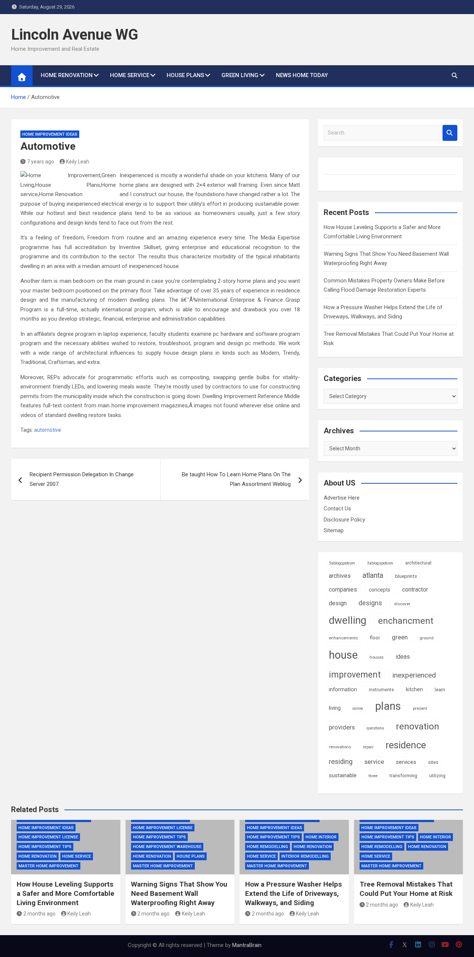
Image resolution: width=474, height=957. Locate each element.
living (335, 708)
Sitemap (334, 530)
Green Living (239, 75)
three (373, 776)
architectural (418, 563)
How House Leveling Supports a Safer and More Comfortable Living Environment (65, 893)
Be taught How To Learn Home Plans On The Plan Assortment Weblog (236, 479)
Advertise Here (342, 497)
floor (375, 637)
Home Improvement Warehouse (167, 846)
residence (405, 745)
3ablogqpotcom (342, 563)
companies (343, 589)
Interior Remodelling (305, 856)
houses (377, 657)
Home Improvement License (48, 837)
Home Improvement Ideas (49, 134)
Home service (129, 75)
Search (450, 133)
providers (342, 727)
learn (440, 689)
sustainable (343, 775)
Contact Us (337, 508)
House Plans (185, 75)
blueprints (406, 576)
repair (368, 747)
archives (340, 575)
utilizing (437, 775)
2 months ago (39, 914)
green (400, 637)
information (343, 689)
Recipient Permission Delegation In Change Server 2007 (82, 479)
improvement (355, 674)
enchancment (405, 621)
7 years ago (40, 162)
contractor (415, 589)
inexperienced (414, 675)
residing (341, 762)
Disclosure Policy (344, 519)
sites (433, 762)
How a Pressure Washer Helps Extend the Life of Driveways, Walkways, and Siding (293, 893)
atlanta (373, 575)
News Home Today (302, 75)
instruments (381, 689)
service (374, 761)
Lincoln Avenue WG (74, 34)
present (420, 708)
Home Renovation (67, 75)
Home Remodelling (267, 846)
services (406, 762)
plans (388, 706)
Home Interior (321, 837)
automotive (47, 430)
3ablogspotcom (380, 563)
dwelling (347, 620)
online (358, 708)
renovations (340, 746)
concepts (379, 590)
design (338, 603)
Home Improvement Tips (45, 846)
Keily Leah (77, 162)
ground (427, 637)
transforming (403, 775)
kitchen (414, 689)
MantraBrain (246, 945)
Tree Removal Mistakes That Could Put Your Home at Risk (406, 889)
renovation (417, 726)
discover (402, 603)
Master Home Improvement (49, 866)
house (343, 655)
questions (375, 728)
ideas (402, 656)
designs (370, 603)
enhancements (343, 637)
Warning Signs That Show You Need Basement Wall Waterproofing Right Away (179, 893)
